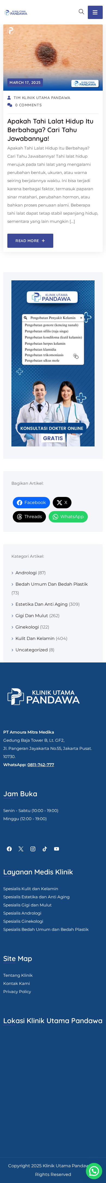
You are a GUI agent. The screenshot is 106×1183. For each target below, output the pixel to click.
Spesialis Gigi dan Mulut (27, 905)
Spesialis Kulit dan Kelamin (30, 888)
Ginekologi (27, 627)
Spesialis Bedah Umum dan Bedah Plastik (46, 929)
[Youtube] (57, 849)
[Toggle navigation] (95, 12)
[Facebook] (9, 849)
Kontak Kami (16, 983)
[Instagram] (33, 849)
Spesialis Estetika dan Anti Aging (36, 896)
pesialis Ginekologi (24, 921)
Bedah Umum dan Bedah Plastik (51, 584)
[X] (21, 849)
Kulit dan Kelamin (35, 638)
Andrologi (26, 572)
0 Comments (28, 105)
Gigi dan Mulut (31, 615)
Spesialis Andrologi (22, 913)
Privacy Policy (17, 991)
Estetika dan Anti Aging (41, 604)
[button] (94, 1171)
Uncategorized (31, 649)
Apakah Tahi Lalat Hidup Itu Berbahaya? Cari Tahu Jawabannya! (50, 129)
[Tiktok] (45, 849)
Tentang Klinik (18, 975)
